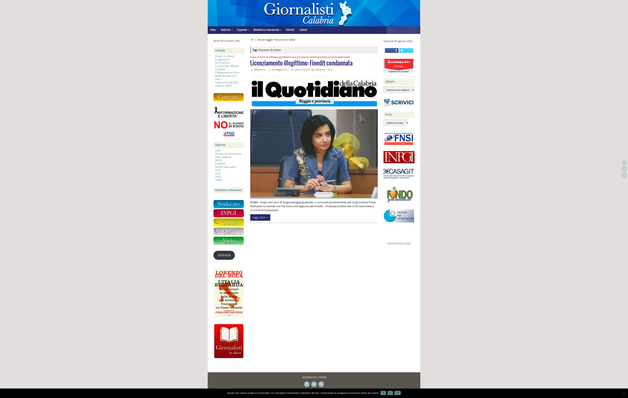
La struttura (222, 63)
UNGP (219, 180)
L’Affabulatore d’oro (227, 72)
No (390, 393)
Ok (383, 393)
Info (397, 393)
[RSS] (624, 175)
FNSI (217, 150)
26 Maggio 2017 (280, 69)
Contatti (220, 69)
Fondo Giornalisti (225, 167)
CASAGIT (220, 163)
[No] (624, 393)
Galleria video (223, 85)
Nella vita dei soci (225, 76)
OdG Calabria (223, 157)
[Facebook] (624, 163)
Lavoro (297, 69)
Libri (217, 79)
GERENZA (224, 255)
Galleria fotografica (227, 82)
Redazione (260, 69)
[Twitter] (624, 169)
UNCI (218, 177)
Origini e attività (224, 56)
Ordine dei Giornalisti (228, 154)
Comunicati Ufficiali (227, 66)
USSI (218, 173)
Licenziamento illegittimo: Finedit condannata (301, 63)
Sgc (313, 69)
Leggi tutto (259, 217)
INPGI (218, 160)
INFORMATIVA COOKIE (314, 377)
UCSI (218, 170)
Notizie (306, 69)
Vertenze (321, 69)
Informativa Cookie (399, 243)
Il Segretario (222, 59)
